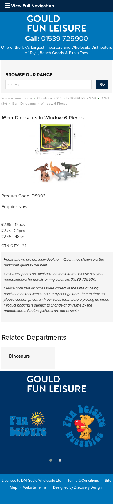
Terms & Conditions (83, 480)
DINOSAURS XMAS (81, 98)
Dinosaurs (19, 356)
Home (27, 98)
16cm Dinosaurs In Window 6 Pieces (40, 103)
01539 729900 (56, 38)
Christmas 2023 (49, 98)
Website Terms (35, 487)
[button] (50, 460)
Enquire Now (14, 207)
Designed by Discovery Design (77, 487)
